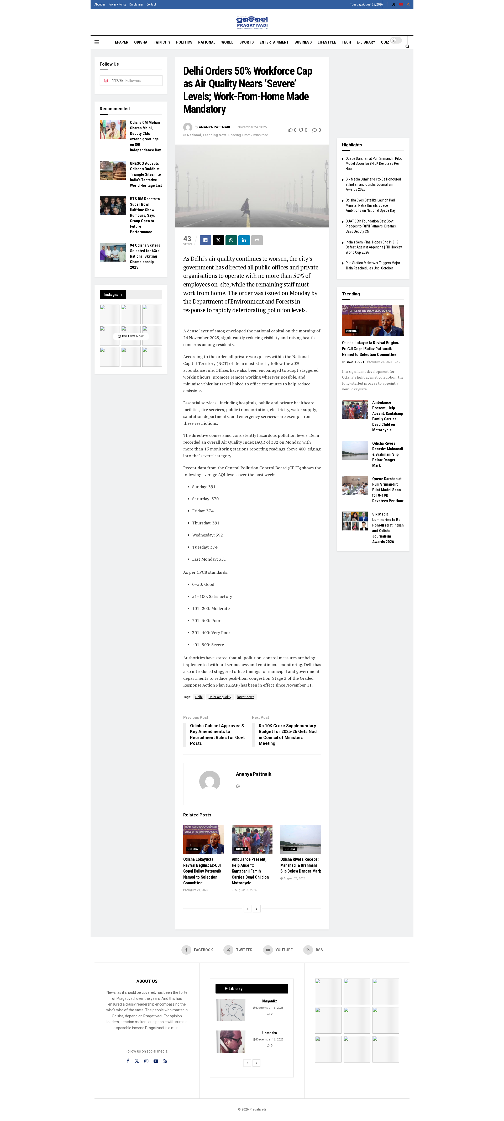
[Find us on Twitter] (394, 4)
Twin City (161, 42)
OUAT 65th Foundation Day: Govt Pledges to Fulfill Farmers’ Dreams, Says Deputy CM (371, 226)
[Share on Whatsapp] (231, 240)
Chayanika (269, 1001)
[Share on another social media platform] (257, 240)
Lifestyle (327, 42)
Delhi (199, 697)
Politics (184, 42)
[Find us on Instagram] (146, 1061)
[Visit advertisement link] (373, 93)
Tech (346, 42)
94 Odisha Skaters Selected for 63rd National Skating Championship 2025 (145, 256)
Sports (246, 42)
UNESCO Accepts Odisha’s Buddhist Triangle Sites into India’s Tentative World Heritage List (146, 174)
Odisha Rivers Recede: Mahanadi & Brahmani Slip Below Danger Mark (300, 865)
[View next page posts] (257, 908)
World (227, 42)
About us (100, 4)
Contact (151, 4)
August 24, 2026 (197, 890)
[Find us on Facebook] (387, 4)
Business (303, 42)
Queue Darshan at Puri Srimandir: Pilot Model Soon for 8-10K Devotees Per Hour (374, 163)
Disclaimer (136, 4)
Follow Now (132, 336)
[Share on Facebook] (205, 240)
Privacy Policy (117, 4)
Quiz (385, 42)
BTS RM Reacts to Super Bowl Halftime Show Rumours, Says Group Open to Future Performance (145, 215)
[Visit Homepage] (252, 22)
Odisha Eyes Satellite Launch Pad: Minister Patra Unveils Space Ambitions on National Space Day (371, 205)
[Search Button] (408, 46)
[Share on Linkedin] (244, 240)
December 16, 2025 (269, 1008)
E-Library (366, 42)
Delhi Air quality (220, 697)
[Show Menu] (96, 42)
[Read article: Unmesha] (231, 1041)
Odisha (140, 42)
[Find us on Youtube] (401, 4)
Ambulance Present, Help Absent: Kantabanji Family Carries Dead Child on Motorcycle (250, 871)
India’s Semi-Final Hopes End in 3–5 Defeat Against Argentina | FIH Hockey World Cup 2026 (374, 247)
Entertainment (274, 42)
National (207, 42)
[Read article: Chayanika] (231, 1010)
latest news (245, 697)
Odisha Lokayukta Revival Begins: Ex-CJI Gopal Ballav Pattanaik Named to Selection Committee (202, 871)
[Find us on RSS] (408, 4)
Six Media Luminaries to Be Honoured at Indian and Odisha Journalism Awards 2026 (373, 184)
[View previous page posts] (247, 908)
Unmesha (269, 1033)
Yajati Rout (355, 362)
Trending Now (214, 135)
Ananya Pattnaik (214, 127)
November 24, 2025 (252, 127)
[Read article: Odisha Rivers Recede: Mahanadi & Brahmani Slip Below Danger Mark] (300, 839)
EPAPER (121, 42)
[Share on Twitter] (218, 240)
